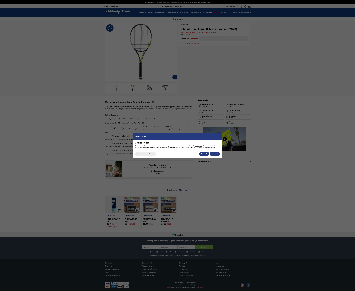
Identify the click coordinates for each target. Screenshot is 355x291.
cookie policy (198, 146)
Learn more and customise (145, 154)
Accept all (215, 154)
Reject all (204, 154)
